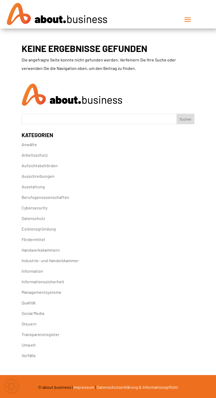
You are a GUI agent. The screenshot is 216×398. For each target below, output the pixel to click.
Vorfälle (29, 355)
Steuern (29, 323)
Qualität (29, 302)
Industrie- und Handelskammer (50, 260)
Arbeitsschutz (35, 154)
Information (32, 271)
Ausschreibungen (38, 176)
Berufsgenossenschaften (45, 197)
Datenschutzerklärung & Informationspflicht (137, 387)
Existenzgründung (39, 228)
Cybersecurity (34, 207)
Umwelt (29, 344)
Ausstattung (33, 186)
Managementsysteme (41, 292)
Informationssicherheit (43, 281)
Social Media (33, 313)
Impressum (83, 387)
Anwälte (29, 144)
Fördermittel (33, 239)
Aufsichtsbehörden (40, 165)
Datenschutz (33, 218)
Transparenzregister (41, 334)
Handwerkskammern (41, 249)
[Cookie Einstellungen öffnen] (11, 391)
